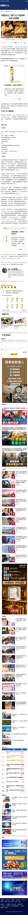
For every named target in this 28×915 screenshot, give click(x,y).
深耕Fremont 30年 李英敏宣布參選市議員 (21, 666)
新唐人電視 (13, 904)
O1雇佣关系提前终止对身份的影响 (21, 675)
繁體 (27, 1)
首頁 (2, 11)
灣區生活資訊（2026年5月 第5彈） (21, 684)
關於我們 (2, 899)
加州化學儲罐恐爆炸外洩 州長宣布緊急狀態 (21, 703)
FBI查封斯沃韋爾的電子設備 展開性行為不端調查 (21, 519)
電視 (19, 901)
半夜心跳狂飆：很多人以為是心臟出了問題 (21, 619)
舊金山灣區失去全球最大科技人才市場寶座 (21, 491)
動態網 (2, 907)
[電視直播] (14, 894)
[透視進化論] (14, 614)
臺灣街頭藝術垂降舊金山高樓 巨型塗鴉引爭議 (21, 547)
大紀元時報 (3, 905)
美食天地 (7, 11)
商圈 (6, 901)
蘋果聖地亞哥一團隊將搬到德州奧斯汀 (14, 291)
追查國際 (8, 904)
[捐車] (14, 869)
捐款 (9, 901)
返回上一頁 (14, 354)
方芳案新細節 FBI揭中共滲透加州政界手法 (21, 509)
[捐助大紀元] (14, 878)
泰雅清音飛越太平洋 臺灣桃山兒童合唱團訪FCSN (21, 501)
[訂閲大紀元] (14, 846)
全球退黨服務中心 (15, 905)
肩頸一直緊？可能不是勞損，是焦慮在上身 (21, 638)
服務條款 (13, 899)
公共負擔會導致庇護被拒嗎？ (18, 740)
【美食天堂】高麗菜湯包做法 (12, 292)
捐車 (13, 901)
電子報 (2, 901)
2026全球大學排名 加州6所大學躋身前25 (21, 647)
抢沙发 (24, 310)
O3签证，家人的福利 (21, 693)
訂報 (16, 901)
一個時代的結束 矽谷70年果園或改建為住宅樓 (21, 529)
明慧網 (22, 905)
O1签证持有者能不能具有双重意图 (21, 656)
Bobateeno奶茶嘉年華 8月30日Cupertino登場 (21, 556)
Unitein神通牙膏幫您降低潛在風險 (19, 734)
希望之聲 (8, 905)
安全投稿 (23, 899)
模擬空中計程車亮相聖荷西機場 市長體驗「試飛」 (21, 482)
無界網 (6, 907)
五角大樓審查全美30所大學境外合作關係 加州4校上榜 (21, 538)
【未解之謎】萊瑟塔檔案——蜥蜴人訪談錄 (21, 628)
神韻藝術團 (20, 904)
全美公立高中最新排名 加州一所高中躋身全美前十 (21, 473)
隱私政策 (18, 899)
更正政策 (8, 899)
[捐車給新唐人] (14, 402)
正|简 (24, 42)
